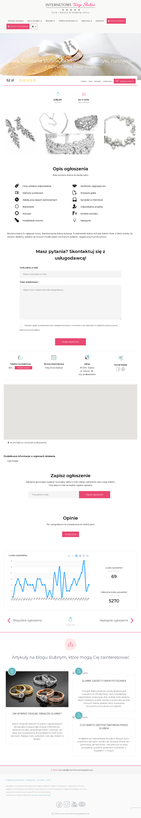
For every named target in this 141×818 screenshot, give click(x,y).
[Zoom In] (69, 555)
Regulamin (31, 780)
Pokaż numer (23, 368)
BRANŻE (49, 21)
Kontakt (97, 81)
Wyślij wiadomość (70, 342)
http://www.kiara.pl (54, 367)
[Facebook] (59, 804)
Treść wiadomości (29, 282)
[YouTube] (74, 804)
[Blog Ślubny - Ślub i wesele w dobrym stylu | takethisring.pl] (81, 804)
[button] (34, 26)
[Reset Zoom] (84, 555)
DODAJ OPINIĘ (116, 21)
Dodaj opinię (70, 534)
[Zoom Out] (72, 555)
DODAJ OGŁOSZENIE (18, 26)
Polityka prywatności (15, 780)
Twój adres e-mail (29, 267)
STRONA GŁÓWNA (16, 21)
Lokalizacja (107, 81)
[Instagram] (66, 804)
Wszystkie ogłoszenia (27, 620)
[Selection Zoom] (76, 555)
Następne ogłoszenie (114, 620)
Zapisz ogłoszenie (94, 494)
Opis (90, 81)
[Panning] (80, 555)
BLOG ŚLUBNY (34, 21)
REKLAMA (86, 21)
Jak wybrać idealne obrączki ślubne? (37, 713)
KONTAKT (100, 21)
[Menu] (87, 555)
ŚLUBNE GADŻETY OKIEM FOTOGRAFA (104, 681)
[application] (48, 579)
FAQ (48, 780)
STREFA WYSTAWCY (67, 21)
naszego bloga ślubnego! (41, 795)
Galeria (83, 81)
